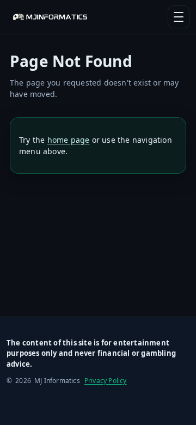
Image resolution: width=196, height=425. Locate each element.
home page (68, 140)
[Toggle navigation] (178, 16)
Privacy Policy (105, 380)
